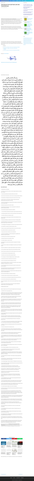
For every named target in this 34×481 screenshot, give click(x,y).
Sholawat (13, 0)
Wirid (32, 43)
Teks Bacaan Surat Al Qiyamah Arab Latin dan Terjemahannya (9, 453)
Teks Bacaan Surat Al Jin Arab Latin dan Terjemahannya (19, 453)
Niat (28, 41)
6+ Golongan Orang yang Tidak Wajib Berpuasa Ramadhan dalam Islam (28, 14)
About (11, 477)
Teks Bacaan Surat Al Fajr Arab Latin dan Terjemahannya (3, 453)
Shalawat (30, 42)
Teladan (28, 43)
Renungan (25, 42)
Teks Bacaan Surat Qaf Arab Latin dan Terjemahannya (9, 62)
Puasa (30, 41)
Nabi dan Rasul (25, 41)
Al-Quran (17, 0)
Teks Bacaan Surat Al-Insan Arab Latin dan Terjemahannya (14, 446)
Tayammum (25, 43)
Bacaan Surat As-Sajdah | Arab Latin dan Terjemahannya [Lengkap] (10, 48)
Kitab (30, 40)
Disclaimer (22, 477)
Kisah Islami (27, 40)
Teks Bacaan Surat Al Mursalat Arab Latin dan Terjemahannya (14, 453)
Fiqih (20, 0)
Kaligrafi (25, 40)
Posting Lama (20, 474)
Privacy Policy (18, 477)
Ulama (30, 43)
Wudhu (24, 44)
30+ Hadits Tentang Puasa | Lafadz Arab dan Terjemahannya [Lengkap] (27, 5)
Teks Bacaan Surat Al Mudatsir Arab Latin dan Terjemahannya (3, 446)
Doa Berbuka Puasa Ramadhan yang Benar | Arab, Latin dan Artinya (28, 12)
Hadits (22, 0)
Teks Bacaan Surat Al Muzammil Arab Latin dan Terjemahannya (19, 446)
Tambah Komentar (5, 7)
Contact (14, 477)
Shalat (25, 0)
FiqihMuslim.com (5, 0)
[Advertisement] (12, 13)
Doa (10, 0)
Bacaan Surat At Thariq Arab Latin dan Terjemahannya (9, 446)
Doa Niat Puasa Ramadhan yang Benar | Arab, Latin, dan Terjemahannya (27, 7)
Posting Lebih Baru (3, 474)
